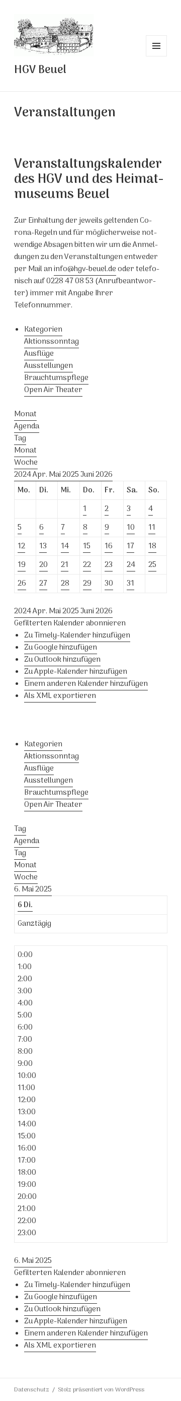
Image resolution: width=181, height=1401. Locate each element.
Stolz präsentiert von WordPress (101, 1390)
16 (109, 546)
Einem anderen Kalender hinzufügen (86, 684)
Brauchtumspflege (56, 378)
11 (151, 528)
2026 (104, 475)
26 (22, 584)
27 (43, 584)
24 (131, 565)
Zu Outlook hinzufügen (62, 660)
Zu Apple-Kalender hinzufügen (75, 672)
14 (65, 546)
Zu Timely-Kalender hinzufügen (77, 635)
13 (43, 546)
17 (130, 546)
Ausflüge (39, 354)
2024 (23, 475)
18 (152, 546)
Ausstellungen (48, 366)
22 (87, 565)
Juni (88, 475)
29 (87, 584)
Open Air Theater (53, 390)
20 (43, 565)
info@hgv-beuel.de (85, 269)
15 (86, 546)
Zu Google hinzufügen (60, 648)
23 (109, 565)
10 (131, 528)
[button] (70, 623)
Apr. (41, 475)
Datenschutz (31, 1390)
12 (21, 546)
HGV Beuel (40, 70)
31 (130, 584)
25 (152, 565)
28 (65, 584)
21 (64, 565)
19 (22, 565)
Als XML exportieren (60, 696)
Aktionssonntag (51, 342)
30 (109, 584)
